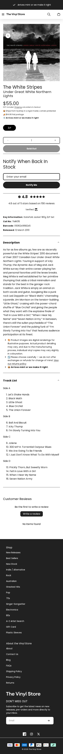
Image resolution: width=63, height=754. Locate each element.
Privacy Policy (13, 677)
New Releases (13, 552)
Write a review (31, 514)
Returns (10, 682)
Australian (11, 581)
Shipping (18, 107)
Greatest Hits (13, 586)
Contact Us (12, 654)
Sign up (48, 720)
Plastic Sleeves (14, 632)
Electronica (12, 609)
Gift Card (11, 626)
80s (8, 615)
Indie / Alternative (15, 569)
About (9, 648)
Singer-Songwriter (15, 604)
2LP (9, 127)
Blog (8, 659)
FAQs (8, 665)
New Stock (11, 564)
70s (8, 598)
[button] (3, 14)
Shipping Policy (14, 671)
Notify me (31, 184)
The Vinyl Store (35, 749)
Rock (8, 575)
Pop (8, 592)
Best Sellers (12, 558)
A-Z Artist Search (15, 621)
